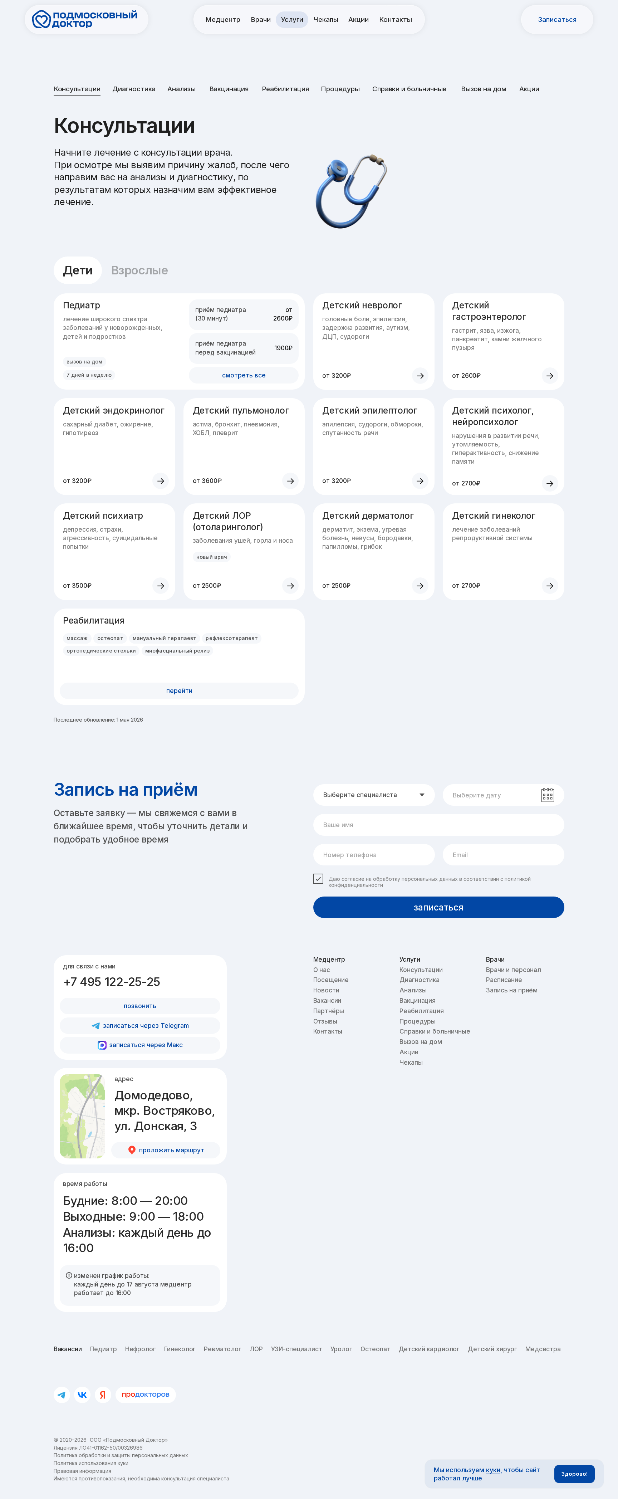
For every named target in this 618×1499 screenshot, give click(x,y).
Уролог (341, 1349)
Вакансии (327, 1000)
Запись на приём (512, 990)
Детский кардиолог (429, 1349)
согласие (353, 879)
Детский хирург (492, 1349)
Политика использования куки (91, 1463)
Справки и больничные (409, 89)
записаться (439, 907)
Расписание (504, 979)
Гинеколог (180, 1349)
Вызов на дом (483, 89)
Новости (326, 990)
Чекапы (410, 1062)
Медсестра (543, 1349)
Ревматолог (222, 1349)
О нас (321, 969)
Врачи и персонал (513, 969)
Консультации (77, 89)
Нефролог (140, 1349)
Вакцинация (229, 89)
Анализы (181, 89)
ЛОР (256, 1349)
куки (493, 1470)
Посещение (331, 979)
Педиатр (103, 1349)
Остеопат (375, 1349)
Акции (529, 89)
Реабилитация (285, 89)
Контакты (328, 1031)
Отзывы (325, 1021)
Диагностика (134, 89)
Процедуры (340, 89)
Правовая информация (82, 1471)
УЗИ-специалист (296, 1349)
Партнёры (328, 1011)
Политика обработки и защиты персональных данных (121, 1455)
